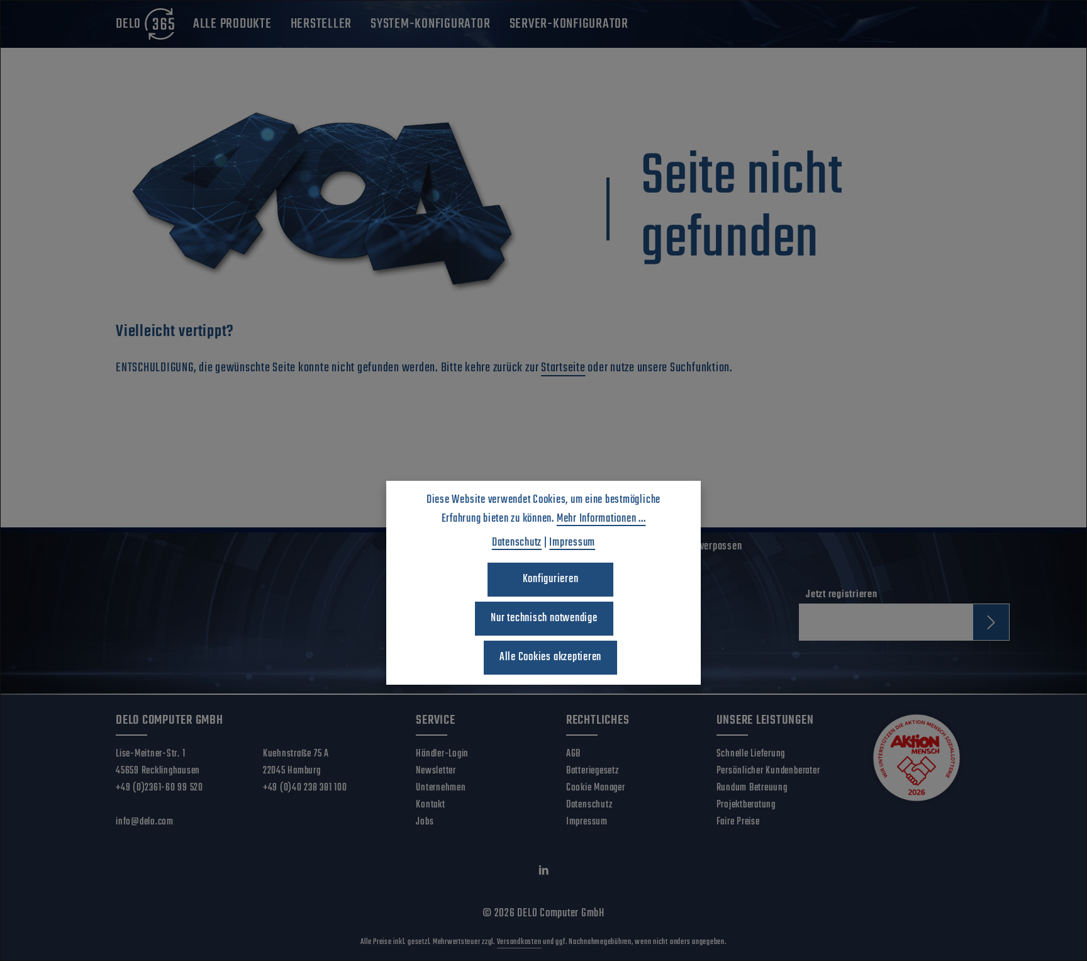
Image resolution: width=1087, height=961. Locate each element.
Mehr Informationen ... (601, 519)
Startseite (563, 368)
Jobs (424, 822)
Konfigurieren (551, 579)
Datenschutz (589, 805)
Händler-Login (442, 754)
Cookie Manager (595, 788)
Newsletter (436, 771)
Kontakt (430, 805)
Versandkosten (519, 942)
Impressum (587, 822)
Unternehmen (440, 788)
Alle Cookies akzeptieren (550, 657)
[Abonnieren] (991, 622)
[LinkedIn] (543, 873)
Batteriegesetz (592, 771)
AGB (573, 754)
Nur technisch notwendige (544, 618)
